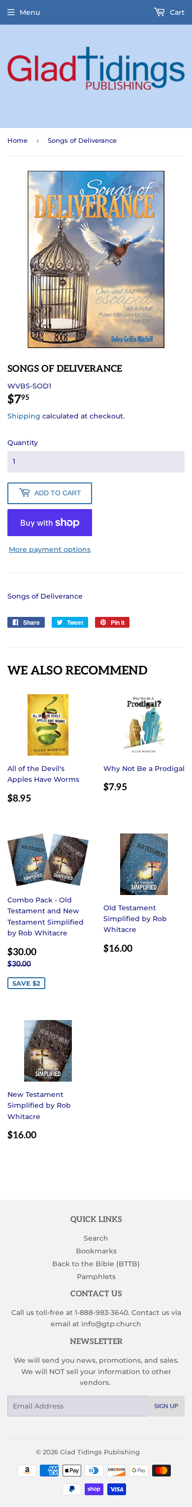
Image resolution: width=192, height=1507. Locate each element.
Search (96, 1238)
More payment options (50, 549)
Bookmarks (96, 1251)
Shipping (23, 416)
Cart (176, 12)
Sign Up (166, 1406)
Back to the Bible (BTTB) (96, 1263)
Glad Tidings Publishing (100, 1452)
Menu (30, 12)
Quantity (22, 442)
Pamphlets (96, 1276)
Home (17, 140)
